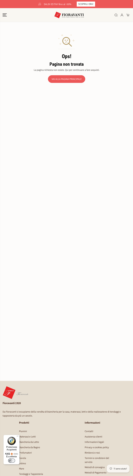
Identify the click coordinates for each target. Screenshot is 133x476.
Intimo (22, 463)
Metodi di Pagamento (96, 472)
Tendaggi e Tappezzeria (31, 473)
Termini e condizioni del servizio (97, 460)
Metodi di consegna (95, 467)
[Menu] (17, 437)
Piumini (23, 431)
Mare (21, 468)
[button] (5, 15)
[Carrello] (127, 15)
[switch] (11, 461)
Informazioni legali (94, 441)
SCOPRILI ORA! (86, 4)
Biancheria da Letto (29, 441)
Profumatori (25, 452)
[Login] (122, 15)
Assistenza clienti (93, 436)
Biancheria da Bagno (29, 447)
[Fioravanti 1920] (66, 15)
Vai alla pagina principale (67, 79)
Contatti (89, 431)
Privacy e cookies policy (97, 447)
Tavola (22, 458)
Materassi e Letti (27, 436)
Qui (66, 69)
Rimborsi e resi (92, 452)
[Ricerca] (116, 15)
